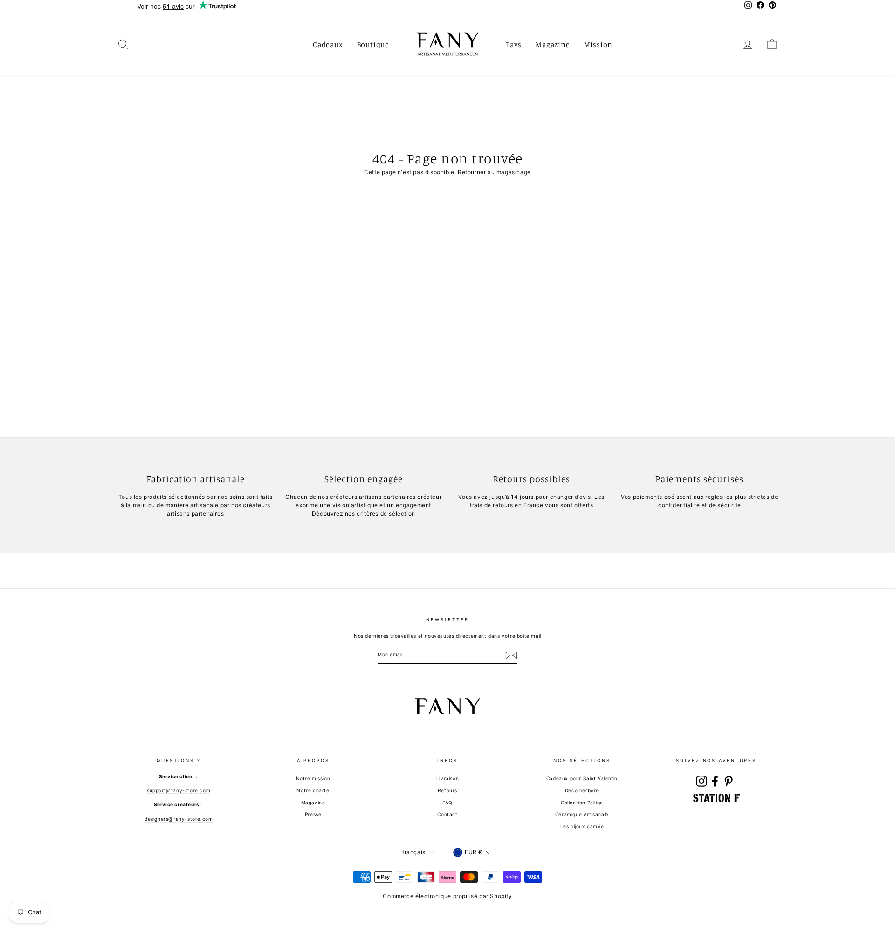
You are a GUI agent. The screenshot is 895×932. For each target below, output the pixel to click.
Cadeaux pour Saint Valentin (582, 778)
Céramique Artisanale (582, 814)
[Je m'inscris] (511, 655)
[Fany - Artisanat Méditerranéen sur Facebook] (715, 781)
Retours (447, 790)
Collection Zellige (582, 802)
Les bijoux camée (582, 826)
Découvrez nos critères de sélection (363, 513)
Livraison (447, 778)
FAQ (447, 802)
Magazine (553, 44)
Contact (447, 814)
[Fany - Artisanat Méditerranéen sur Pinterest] (728, 781)
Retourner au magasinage (494, 172)
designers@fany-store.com (179, 819)
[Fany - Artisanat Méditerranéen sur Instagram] (701, 781)
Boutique (373, 44)
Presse (313, 814)
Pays (514, 44)
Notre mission (313, 778)
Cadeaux (328, 44)
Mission (598, 44)
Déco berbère (582, 790)
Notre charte (312, 790)
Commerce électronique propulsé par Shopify (447, 895)
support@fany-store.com (178, 790)
